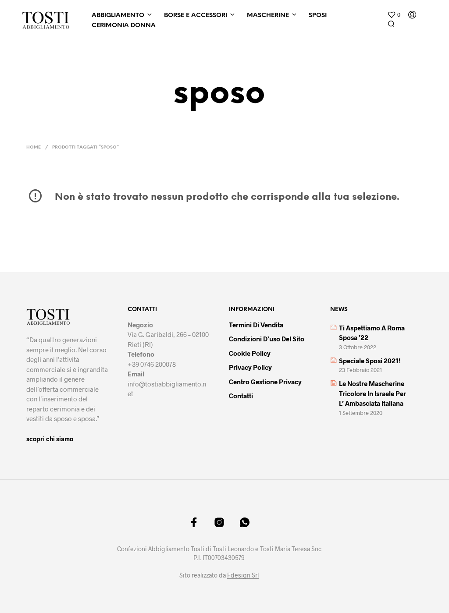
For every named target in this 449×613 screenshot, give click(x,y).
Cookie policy (250, 353)
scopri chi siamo (49, 439)
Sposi (318, 15)
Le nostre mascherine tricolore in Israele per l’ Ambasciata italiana (372, 393)
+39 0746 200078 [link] (152, 364)
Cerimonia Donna (124, 25)
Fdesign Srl (243, 575)
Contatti (241, 396)
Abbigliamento (118, 15)
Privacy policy (250, 367)
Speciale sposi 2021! (369, 361)
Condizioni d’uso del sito (266, 339)
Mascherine (268, 15)
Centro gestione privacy (265, 382)
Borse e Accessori (195, 15)
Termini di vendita (256, 325)
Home (33, 147)
